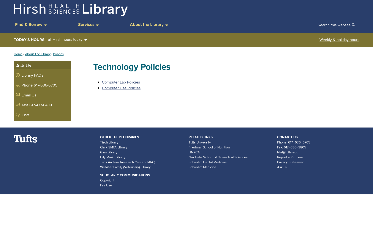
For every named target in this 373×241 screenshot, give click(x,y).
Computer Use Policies (121, 88)
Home (18, 54)
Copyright (107, 180)
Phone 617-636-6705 (39, 85)
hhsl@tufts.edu (287, 152)
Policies (58, 54)
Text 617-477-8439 (37, 105)
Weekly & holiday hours (339, 39)
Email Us (29, 95)
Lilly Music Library (112, 157)
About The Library (38, 54)
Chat (25, 115)
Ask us (282, 167)
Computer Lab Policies (121, 82)
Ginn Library (108, 152)
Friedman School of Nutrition (209, 147)
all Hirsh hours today (65, 39)
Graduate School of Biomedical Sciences (218, 157)
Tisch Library (109, 142)
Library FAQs (32, 75)
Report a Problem (290, 157)
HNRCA (194, 152)
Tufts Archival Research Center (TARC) (127, 162)
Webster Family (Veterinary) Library (125, 167)
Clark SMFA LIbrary (114, 147)
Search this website (334, 25)
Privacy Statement (290, 162)
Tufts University (200, 142)
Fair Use (106, 185)
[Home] (71, 14)
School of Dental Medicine (208, 162)
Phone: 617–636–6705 (293, 142)
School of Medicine (202, 167)
